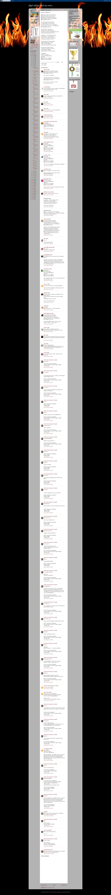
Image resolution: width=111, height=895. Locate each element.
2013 (33, 179)
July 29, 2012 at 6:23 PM (48, 407)
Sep (34, 172)
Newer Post (44, 885)
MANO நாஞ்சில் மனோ (47, 313)
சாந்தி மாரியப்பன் (46, 268)
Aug (34, 171)
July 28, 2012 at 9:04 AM (48, 165)
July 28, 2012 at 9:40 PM (48, 280)
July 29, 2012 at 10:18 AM (48, 348)
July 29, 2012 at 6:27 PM (48, 470)
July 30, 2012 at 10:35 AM (48, 815)
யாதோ (45, 65)
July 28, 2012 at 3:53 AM (48, 98)
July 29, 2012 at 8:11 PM (48, 567)
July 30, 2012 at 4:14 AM (48, 808)
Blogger (68, 892)
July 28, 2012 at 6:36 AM (48, 151)
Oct (33, 174)
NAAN (45, 132)
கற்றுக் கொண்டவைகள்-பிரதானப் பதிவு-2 (35, 98)
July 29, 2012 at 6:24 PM (48, 420)
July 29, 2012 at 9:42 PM (48, 598)
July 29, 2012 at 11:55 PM (48, 688)
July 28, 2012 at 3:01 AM (48, 83)
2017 (33, 185)
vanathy (45, 352)
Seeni (45, 238)
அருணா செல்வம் (46, 692)
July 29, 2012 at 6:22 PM (48, 396)
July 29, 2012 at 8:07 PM (48, 512)
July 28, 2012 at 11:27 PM (48, 289)
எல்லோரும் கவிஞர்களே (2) (35, 168)
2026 (33, 199)
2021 (33, 191)
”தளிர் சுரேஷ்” (46, 169)
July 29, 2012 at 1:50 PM (48, 356)
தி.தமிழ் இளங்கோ (47, 254)
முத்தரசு (45, 94)
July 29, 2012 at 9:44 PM (48, 626)
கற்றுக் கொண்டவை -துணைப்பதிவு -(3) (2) (35, 120)
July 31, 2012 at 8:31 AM (48, 835)
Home (54, 885)
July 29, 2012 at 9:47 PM (48, 682)
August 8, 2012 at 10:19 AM (49, 853)
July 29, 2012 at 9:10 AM (48, 331)
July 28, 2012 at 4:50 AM (48, 111)
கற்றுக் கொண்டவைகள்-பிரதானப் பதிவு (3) (35, 111)
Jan (33, 56)
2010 (33, 52)
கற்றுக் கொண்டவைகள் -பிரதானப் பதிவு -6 (35, 145)
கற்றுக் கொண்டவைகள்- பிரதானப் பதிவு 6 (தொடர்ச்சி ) (35, 150)
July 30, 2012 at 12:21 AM (48, 700)
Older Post (63, 885)
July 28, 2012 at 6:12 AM (48, 128)
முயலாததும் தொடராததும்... (35, 68)
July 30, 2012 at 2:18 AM (48, 760)
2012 (33, 55)
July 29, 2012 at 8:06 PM (48, 484)
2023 (33, 194)
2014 (33, 180)
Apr (33, 61)
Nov (34, 175)
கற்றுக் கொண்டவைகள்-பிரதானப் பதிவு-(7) (35, 155)
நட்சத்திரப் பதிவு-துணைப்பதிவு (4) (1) (35, 128)
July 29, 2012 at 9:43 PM (48, 613)
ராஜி (44, 811)
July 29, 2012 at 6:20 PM (48, 367)
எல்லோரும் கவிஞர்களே (35, 165)
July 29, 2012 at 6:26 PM (48, 457)
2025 (33, 197)
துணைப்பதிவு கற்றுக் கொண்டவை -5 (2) (35, 141)
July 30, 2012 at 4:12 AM (48, 790)
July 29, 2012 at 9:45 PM (48, 639)
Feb (34, 58)
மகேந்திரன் (45, 292)
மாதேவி (45, 305)
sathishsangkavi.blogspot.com (50, 685)
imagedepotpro (59, 892)
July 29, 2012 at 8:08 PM (48, 525)
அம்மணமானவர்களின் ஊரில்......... (35, 75)
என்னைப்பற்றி (35, 81)
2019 (33, 188)
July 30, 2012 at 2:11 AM (48, 715)
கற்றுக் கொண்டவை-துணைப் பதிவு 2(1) (35, 103)
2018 (33, 186)
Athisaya (45, 327)
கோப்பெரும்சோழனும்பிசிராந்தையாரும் (35, 71)
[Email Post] (62, 62)
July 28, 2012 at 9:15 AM (48, 175)
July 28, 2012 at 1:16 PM (48, 235)
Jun (33, 64)
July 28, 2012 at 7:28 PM (48, 251)
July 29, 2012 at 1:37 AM (48, 302)
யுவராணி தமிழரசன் (47, 849)
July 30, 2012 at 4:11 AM (48, 773)
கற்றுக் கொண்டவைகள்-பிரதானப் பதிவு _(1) (35, 84)
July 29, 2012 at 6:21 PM (48, 382)
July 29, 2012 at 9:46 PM (48, 668)
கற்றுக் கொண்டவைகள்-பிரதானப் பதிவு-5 (35, 132)
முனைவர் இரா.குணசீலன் (48, 247)
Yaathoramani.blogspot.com (49, 359)
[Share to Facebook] (44, 63)
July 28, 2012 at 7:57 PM (48, 265)
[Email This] (41, 63)
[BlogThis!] (42, 63)
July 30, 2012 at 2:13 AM (48, 745)
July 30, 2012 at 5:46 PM (48, 826)
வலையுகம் (45, 69)
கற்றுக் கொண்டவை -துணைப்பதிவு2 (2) (35, 107)
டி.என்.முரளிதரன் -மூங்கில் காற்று (49, 121)
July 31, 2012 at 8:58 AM (48, 846)
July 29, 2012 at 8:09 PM (48, 538)
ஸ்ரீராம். (45, 108)
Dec (34, 177)
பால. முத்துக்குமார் (47, 748)
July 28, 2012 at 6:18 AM (48, 138)
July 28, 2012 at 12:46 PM (48, 206)
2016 (33, 183)
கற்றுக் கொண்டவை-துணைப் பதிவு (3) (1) (35, 116)
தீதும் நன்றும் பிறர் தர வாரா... (41, 5)
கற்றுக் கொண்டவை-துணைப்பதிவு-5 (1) (35, 136)
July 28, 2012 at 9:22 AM (48, 188)
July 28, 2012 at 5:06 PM (48, 243)
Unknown (45, 284)
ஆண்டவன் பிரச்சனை (35, 163)
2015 (33, 182)
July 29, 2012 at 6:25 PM (48, 446)
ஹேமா (45, 335)
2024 (33, 196)
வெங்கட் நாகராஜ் (46, 830)
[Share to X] (43, 63)
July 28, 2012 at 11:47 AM (48, 194)
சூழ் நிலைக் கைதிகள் (35, 78)
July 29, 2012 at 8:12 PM (48, 581)
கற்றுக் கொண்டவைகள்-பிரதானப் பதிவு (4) (35, 124)
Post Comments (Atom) (50, 887)
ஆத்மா (45, 343)
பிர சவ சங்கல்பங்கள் (35, 158)
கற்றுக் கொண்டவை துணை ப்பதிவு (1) (35, 89)
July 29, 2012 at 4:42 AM (48, 309)
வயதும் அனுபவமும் (35, 160)
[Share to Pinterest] (46, 63)
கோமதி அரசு (46, 155)
